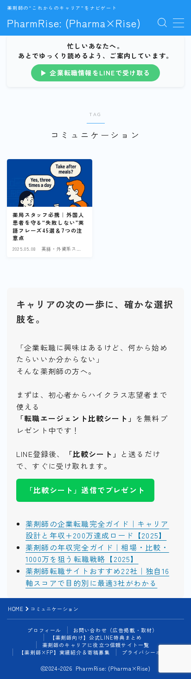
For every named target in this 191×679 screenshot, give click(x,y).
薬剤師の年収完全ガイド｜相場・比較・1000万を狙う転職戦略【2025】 (97, 553)
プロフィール (44, 630)
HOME (15, 608)
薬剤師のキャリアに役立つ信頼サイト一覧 (96, 644)
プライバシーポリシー (150, 652)
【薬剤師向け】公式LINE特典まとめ (96, 637)
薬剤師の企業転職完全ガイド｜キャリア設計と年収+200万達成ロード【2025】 (97, 529)
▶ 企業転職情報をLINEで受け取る (95, 72)
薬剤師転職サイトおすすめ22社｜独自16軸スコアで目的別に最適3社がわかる (97, 576)
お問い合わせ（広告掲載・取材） (115, 630)
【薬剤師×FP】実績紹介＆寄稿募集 (64, 652)
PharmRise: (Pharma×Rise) (74, 22)
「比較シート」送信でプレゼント (85, 489)
